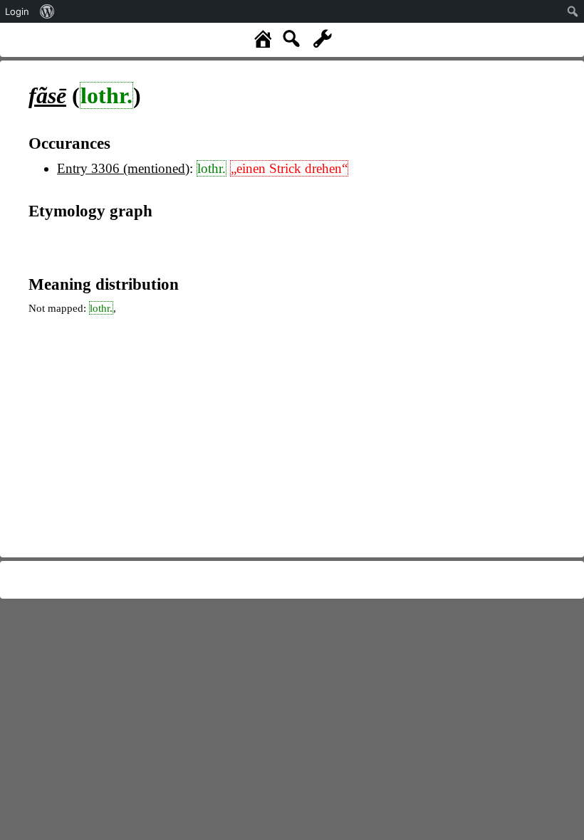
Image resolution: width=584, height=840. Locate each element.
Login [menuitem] (17, 11)
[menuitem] (47, 11)
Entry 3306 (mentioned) (123, 168)
